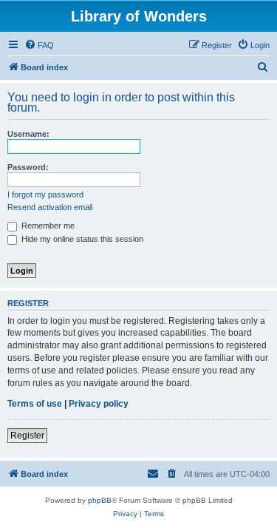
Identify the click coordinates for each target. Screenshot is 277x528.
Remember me (47, 225)
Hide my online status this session (81, 238)
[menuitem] (39, 45)
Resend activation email (49, 207)
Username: (28, 133)
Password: (28, 167)
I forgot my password (45, 194)
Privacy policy (99, 404)
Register (27, 435)
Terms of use (34, 404)
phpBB (100, 500)
